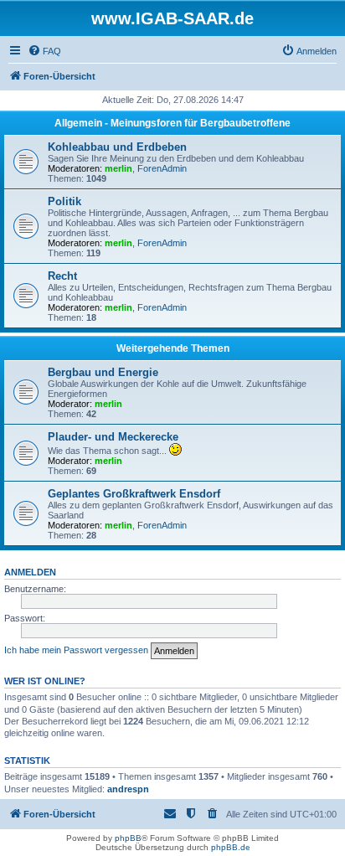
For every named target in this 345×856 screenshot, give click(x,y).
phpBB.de (230, 847)
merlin (118, 168)
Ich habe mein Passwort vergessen (76, 650)
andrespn (128, 789)
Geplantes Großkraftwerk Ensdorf (134, 493)
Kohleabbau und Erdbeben (117, 147)
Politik (64, 201)
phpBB (128, 838)
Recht (62, 276)
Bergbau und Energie (103, 372)
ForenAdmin (162, 168)
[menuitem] (44, 51)
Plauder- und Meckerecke (113, 437)
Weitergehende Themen (172, 348)
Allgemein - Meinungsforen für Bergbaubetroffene (172, 123)
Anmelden (30, 572)
